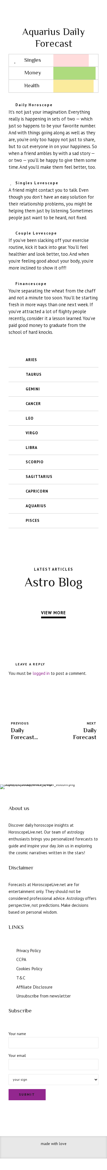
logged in (41, 673)
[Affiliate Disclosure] (11, 986)
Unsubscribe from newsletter (43, 996)
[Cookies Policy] (11, 968)
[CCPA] (11, 959)
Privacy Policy (28, 950)
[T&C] (11, 977)
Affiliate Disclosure (34, 987)
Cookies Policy (29, 968)
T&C (20, 978)
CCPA (21, 959)
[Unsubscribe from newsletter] (11, 995)
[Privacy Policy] (11, 950)
